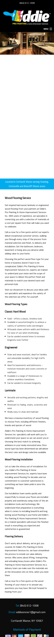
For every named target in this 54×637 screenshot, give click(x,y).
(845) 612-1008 (27, 3)
